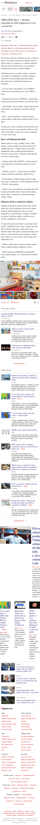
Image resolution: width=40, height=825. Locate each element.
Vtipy (13, 432)
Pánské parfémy (19, 804)
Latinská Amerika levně (9, 767)
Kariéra (27, 811)
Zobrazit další (19, 363)
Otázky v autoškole (27, 767)
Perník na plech (26, 750)
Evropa (14, 382)
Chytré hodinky (27, 801)
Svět (13, 507)
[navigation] (2, 2)
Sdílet (12, 37)
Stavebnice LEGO (9, 798)
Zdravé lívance (25, 742)
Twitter (14, 811)
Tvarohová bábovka (27, 744)
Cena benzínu (25, 778)
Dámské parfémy (21, 798)
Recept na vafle (26, 747)
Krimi (13, 418)
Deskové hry (10, 801)
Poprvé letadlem (7, 759)
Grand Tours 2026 (26, 729)
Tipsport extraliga (7, 742)
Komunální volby (7, 729)
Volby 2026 (5, 716)
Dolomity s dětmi (7, 770)
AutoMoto (14, 451)
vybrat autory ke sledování (8, 33)
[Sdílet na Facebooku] (35, 302)
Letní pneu (31, 798)
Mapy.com (18, 775)
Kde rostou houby (14, 778)
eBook (5, 37)
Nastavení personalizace (25, 815)
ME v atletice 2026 (7, 744)
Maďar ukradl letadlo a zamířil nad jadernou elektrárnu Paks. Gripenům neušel (24, 377)
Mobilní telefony (27, 794)
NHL (3, 750)
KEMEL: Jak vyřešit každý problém (24, 430)
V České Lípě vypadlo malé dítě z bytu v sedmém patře (23, 414)
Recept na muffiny (26, 739)
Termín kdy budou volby (9, 724)
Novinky (7, 31)
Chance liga (5, 736)
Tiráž (32, 811)
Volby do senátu (6, 726)
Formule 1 (5, 747)
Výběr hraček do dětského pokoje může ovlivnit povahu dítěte (23, 346)
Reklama (20, 811)
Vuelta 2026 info (26, 716)
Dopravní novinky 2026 (28, 762)
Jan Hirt (23, 721)
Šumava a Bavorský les (9, 762)
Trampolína (33, 785)
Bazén (14, 785)
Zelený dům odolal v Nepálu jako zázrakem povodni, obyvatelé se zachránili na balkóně (23, 502)
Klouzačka (15, 788)
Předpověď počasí (29, 775)
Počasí (13, 401)
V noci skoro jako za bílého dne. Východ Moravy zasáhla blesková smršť (23, 396)
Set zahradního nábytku (27, 788)
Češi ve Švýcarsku (7, 765)
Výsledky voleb (6, 721)
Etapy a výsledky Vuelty (28, 718)
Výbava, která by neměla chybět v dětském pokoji (23, 330)
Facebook (8, 811)
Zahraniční (14, 488)
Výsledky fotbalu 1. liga (9, 739)
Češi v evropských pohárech (19, 782)
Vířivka (24, 791)
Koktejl (13, 472)
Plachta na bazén (22, 785)
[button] (20, 276)
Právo (2, 31)
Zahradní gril (16, 791)
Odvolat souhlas (12, 815)
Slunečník (7, 788)
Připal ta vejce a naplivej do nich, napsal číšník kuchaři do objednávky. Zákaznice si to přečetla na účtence (25, 467)
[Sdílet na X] (38, 302)
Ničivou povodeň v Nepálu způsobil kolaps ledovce (24, 485)
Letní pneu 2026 (26, 757)
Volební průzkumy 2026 (9, 718)
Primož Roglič (25, 726)
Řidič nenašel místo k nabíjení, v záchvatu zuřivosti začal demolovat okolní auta (25, 446)
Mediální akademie (9, 813)
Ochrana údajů (30, 813)
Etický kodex (20, 813)
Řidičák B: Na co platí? (28, 765)
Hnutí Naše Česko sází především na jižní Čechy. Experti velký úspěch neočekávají (20, 618)
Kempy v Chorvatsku (8, 757)
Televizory (18, 801)
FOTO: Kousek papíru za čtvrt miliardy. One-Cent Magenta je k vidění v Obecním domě (33, 621)
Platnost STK (25, 770)
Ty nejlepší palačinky (27, 736)
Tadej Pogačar (25, 724)
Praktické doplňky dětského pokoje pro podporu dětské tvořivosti (18, 315)
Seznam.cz (28, 2)
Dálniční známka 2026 (28, 759)
